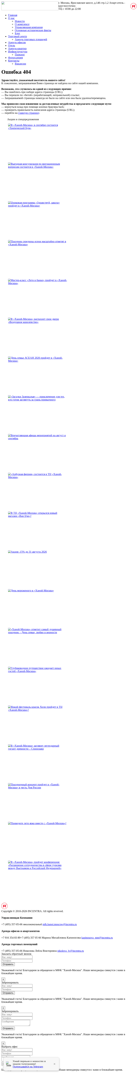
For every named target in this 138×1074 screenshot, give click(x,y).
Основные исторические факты (33, 30)
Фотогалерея (15, 57)
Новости (20, 21)
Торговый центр (17, 36)
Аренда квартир (17, 48)
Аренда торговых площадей (31, 39)
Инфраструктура (17, 51)
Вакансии (20, 63)
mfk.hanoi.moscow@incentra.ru (60, 924)
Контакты (13, 60)
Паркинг (20, 54)
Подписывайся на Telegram (28, 1066)
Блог (17, 33)
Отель (11, 45)
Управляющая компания (29, 27)
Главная (12, 15)
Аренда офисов (17, 42)
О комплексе (22, 24)
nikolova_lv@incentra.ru (70, 950)
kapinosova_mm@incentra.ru (97, 937)
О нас (11, 18)
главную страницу (28, 112)
